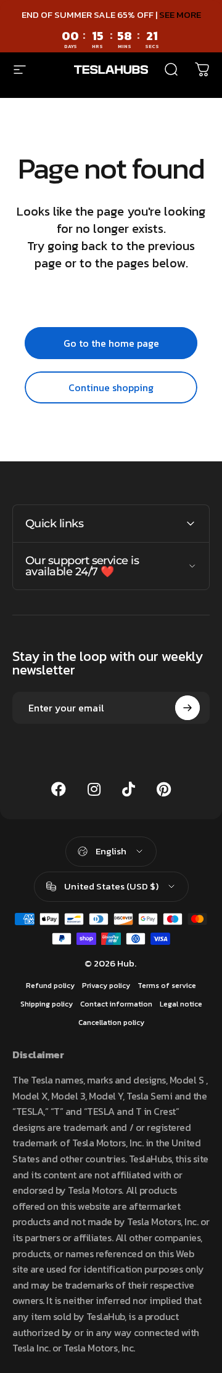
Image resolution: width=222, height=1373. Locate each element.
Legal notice (181, 1004)
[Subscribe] (187, 707)
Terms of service (167, 985)
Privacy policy (106, 985)
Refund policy (50, 985)
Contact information (116, 1004)
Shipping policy (46, 1004)
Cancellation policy (111, 1022)
